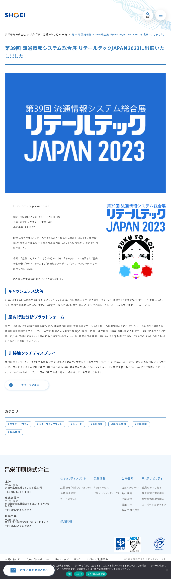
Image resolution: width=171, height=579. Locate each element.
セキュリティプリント (73, 478)
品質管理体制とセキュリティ (76, 487)
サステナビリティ (152, 478)
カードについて (68, 499)
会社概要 (127, 493)
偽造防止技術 (68, 493)
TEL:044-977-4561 (18, 526)
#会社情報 (97, 424)
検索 (147, 17)
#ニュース (76, 424)
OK (69, 574)
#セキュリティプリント (49, 424)
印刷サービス (101, 487)
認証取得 (127, 505)
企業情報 (127, 478)
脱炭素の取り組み (152, 487)
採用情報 (66, 521)
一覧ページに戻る (29, 385)
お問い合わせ (12, 559)
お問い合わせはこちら (34, 570)
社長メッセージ (130, 487)
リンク (77, 559)
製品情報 (100, 478)
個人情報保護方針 (96, 574)
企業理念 (127, 499)
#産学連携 (141, 424)
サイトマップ (62, 559)
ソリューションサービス (107, 493)
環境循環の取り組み (153, 493)
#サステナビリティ (18, 424)
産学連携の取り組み (153, 499)
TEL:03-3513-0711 (18, 510)
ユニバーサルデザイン (154, 505)
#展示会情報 (118, 424)
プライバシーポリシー (38, 559)
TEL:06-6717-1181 (18, 491)
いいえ (79, 574)
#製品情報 (14, 432)
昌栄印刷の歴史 (131, 510)
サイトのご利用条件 (97, 559)
